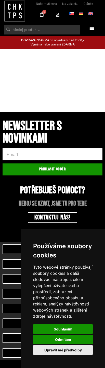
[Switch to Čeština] (71, 13)
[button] (91, 28)
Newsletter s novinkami (32, 133)
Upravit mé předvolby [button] (63, 350)
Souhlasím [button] (63, 329)
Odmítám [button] (63, 339)
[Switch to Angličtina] (91, 13)
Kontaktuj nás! (52, 217)
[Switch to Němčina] (81, 13)
